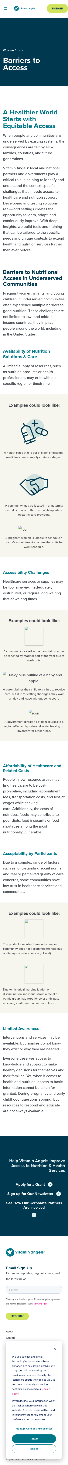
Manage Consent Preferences (34, 1428)
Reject (34, 1448)
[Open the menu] (5, 8)
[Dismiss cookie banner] (54, 1349)
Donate (57, 8)
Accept (34, 1438)
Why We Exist (12, 50)
